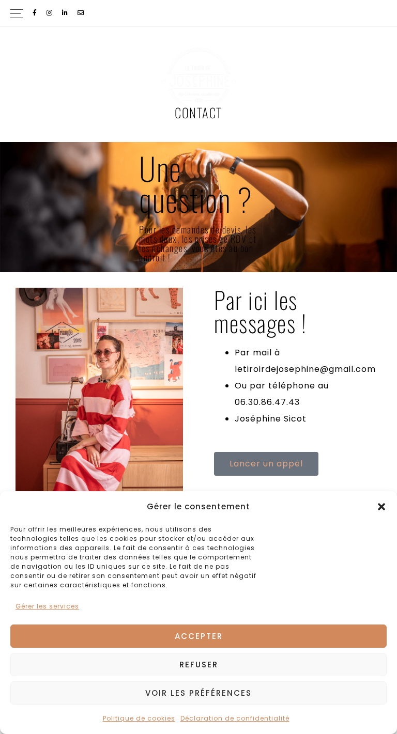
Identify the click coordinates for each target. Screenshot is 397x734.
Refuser (198, 664)
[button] (381, 507)
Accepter (199, 636)
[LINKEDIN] (65, 13)
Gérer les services (47, 606)
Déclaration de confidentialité (234, 718)
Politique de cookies (139, 718)
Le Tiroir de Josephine (198, 80)
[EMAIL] (81, 13)
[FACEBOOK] (35, 13)
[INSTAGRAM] (50, 13)
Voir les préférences (198, 693)
